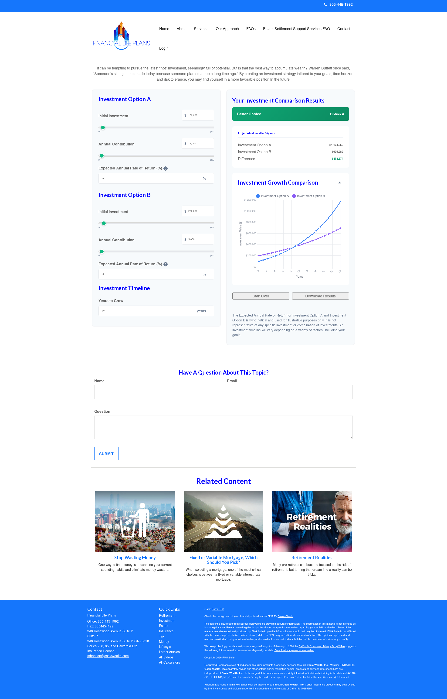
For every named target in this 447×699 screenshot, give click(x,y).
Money (164, 641)
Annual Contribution (142, 143)
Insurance (166, 631)
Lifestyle (165, 646)
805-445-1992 (341, 4)
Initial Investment (142, 115)
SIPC (351, 665)
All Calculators (169, 662)
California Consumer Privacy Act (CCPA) (322, 646)
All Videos (166, 657)
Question (102, 411)
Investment (167, 620)
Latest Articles (169, 651)
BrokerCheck (285, 616)
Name (99, 380)
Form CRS (218, 609)
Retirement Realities (311, 557)
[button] (181, 28)
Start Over (261, 296)
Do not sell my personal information (294, 650)
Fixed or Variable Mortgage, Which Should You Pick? (223, 560)
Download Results (320, 296)
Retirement (167, 615)
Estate (163, 625)
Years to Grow (110, 300)
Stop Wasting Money (135, 557)
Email (232, 380)
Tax (161, 636)
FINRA (344, 665)
